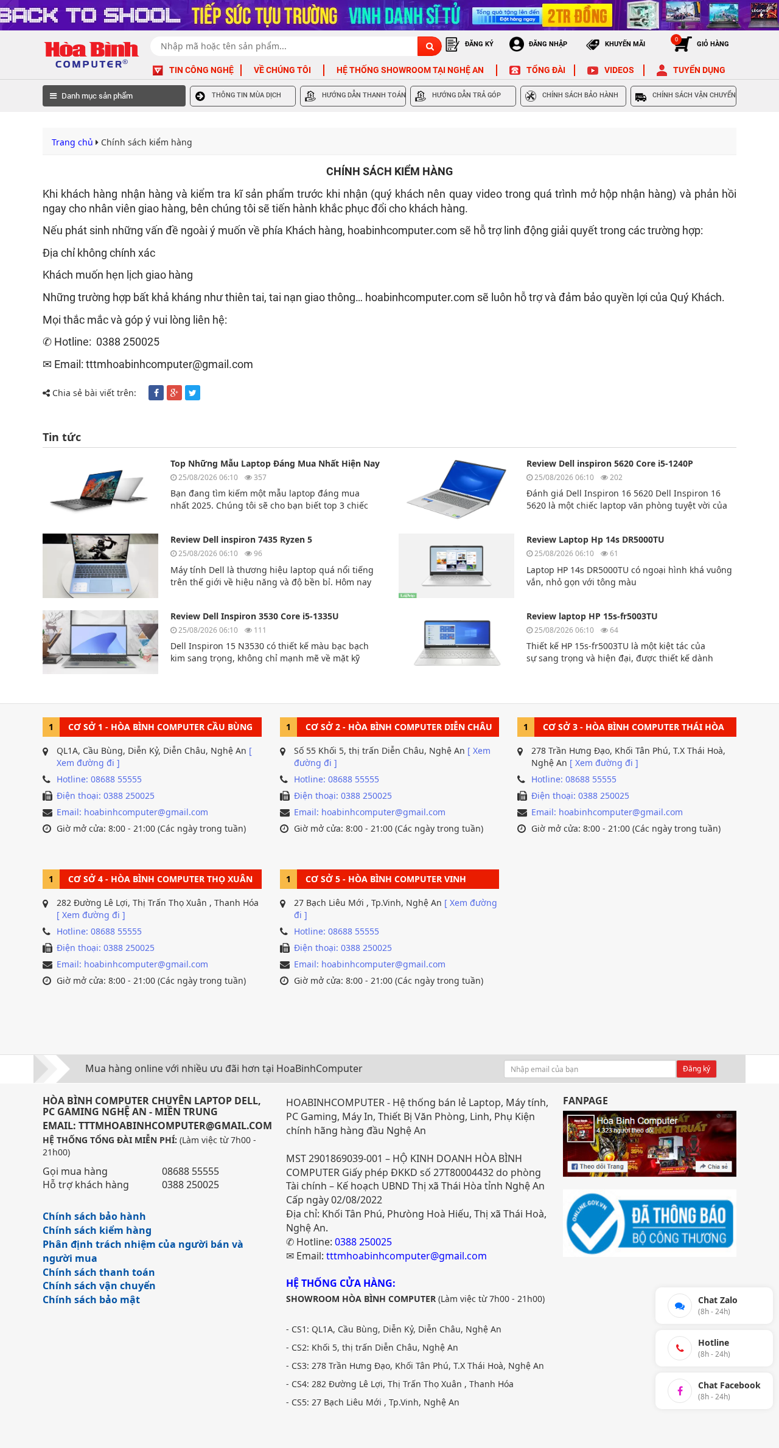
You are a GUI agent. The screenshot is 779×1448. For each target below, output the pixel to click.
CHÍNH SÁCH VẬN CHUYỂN (694, 95)
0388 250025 (190, 1184)
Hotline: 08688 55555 (99, 779)
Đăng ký (696, 1068)
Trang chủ (72, 142)
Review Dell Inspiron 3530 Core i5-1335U (254, 616)
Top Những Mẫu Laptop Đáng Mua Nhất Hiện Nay (275, 463)
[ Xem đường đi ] (604, 762)
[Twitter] (192, 392)
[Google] (174, 392)
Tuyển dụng (699, 70)
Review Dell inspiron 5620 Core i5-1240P (609, 463)
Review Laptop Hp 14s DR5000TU (595, 539)
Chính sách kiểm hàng (97, 1230)
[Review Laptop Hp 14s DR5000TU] (456, 565)
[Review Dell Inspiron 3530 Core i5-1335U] (100, 642)
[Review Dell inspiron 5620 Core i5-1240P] (456, 489)
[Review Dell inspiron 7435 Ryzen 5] (100, 565)
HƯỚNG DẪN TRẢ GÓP (466, 95)
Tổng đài (545, 70)
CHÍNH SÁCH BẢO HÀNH (580, 95)
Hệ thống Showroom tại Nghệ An (410, 70)
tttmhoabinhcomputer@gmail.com (406, 1255)
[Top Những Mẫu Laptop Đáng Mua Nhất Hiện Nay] (100, 489)
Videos (619, 70)
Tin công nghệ (201, 70)
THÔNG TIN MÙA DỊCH (246, 95)
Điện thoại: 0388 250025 (106, 795)
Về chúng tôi (282, 70)
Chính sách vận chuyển (99, 1285)
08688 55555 (190, 1171)
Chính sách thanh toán (99, 1272)
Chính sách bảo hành (94, 1216)
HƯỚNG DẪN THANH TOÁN (364, 95)
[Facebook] (156, 392)
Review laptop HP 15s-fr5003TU (592, 616)
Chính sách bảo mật (91, 1299)
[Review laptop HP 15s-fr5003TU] (456, 642)
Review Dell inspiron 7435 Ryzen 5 (241, 539)
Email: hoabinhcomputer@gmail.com (132, 812)
